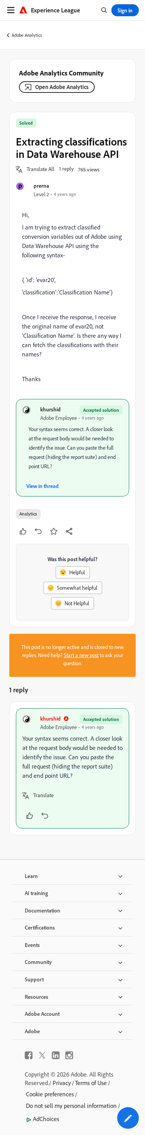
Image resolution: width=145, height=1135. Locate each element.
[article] (72, 768)
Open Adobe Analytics (62, 87)
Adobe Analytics (27, 35)
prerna (41, 185)
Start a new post (81, 655)
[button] (41, 169)
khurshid (50, 409)
